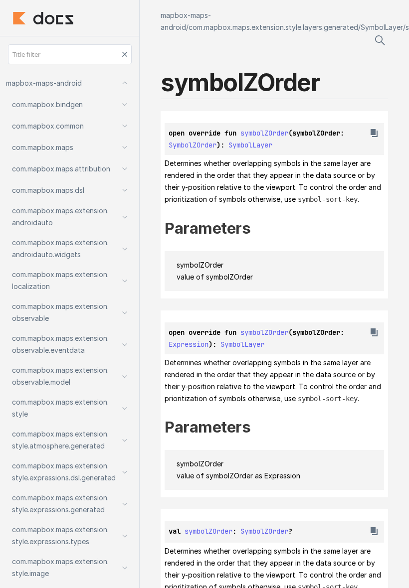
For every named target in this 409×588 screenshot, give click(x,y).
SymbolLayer (382, 27)
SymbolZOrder (192, 145)
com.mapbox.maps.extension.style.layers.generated (273, 27)
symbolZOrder (264, 133)
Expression (188, 344)
